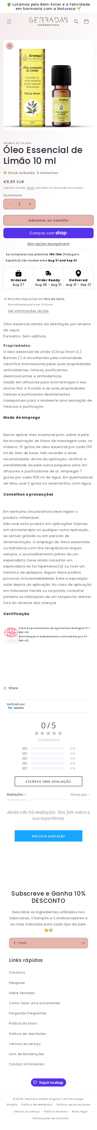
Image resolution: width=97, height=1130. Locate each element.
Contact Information (26, 1064)
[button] (9, 22)
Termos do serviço (27, 1111)
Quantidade (12, 195)
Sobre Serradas (22, 993)
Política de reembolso (27, 1034)
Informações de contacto (50, 1118)
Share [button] (13, 688)
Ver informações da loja (28, 311)
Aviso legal (80, 1111)
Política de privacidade (73, 1104)
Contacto (17, 972)
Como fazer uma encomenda (34, 1003)
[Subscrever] (83, 943)
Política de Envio (23, 1023)
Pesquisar (17, 983)
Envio (30, 188)
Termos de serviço (25, 1044)
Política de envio (56, 1111)
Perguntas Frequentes (27, 1013)
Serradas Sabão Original (42, 1099)
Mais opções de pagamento (49, 244)
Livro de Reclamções (26, 1054)
